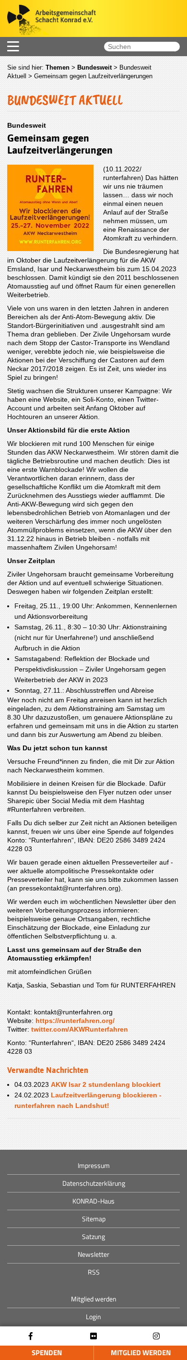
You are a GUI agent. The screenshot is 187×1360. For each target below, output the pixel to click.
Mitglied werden (141, 1352)
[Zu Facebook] (31, 1336)
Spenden (47, 1352)
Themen (58, 67)
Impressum (94, 1165)
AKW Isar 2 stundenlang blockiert (106, 1084)
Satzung (93, 1236)
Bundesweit (94, 67)
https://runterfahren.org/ (75, 1020)
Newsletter (93, 1254)
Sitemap (93, 1219)
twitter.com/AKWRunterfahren (79, 1029)
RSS (94, 1272)
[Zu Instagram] (156, 1336)
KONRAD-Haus (93, 1201)
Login (93, 1317)
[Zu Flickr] (93, 1336)
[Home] (48, 21)
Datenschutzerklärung (93, 1183)
